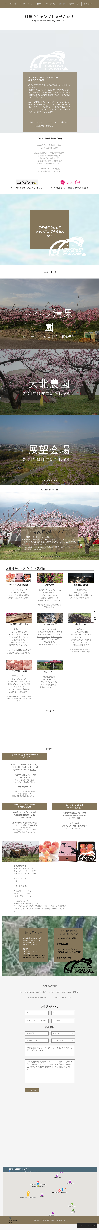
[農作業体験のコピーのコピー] (57, 556)
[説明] (44, 480)
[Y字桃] (41, 556)
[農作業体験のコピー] (55, 556)
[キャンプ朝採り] (48, 556)
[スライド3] (47, 480)
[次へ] (88, 314)
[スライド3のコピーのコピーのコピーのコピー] (54, 480)
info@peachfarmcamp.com (36, 997)
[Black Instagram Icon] (94, 618)
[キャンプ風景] (52, 556)
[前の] (10, 314)
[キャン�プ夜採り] (50, 556)
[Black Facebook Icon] (94, 611)
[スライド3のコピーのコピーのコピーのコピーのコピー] (56, 480)
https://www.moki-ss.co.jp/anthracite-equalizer (49, 637)
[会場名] (42, 480)
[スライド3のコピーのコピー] (51, 480)
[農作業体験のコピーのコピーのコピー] (59, 556)
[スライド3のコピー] (49, 480)
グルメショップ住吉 (20, 684)
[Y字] (43, 556)
